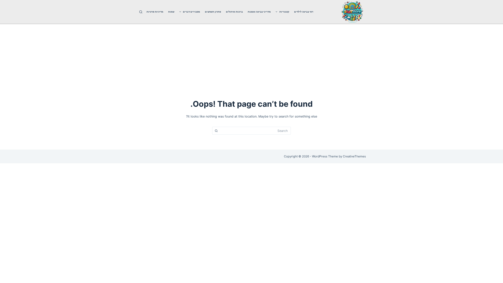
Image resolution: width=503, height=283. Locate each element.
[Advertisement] (251, 53)
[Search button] (216, 131)
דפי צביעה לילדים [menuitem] (303, 11)
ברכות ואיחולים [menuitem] (234, 11)
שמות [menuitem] (171, 11)
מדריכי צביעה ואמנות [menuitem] (259, 11)
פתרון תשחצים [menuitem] (213, 11)
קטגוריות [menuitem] (284, 11)
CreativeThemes (354, 156)
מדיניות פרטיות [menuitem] (155, 11)
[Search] (140, 11)
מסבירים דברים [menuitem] (191, 11)
